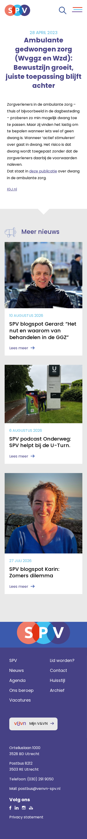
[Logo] (17, 10)
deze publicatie (43, 171)
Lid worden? (62, 660)
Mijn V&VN (38, 723)
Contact (58, 670)
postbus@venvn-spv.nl (39, 788)
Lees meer (18, 348)
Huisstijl (57, 680)
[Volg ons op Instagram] (24, 807)
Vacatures (20, 700)
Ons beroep (21, 690)
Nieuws (16, 670)
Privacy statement (26, 817)
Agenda (17, 680)
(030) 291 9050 (40, 779)
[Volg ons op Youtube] (31, 807)
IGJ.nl (12, 189)
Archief (57, 690)
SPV (13, 660)
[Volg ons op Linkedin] (10, 807)
